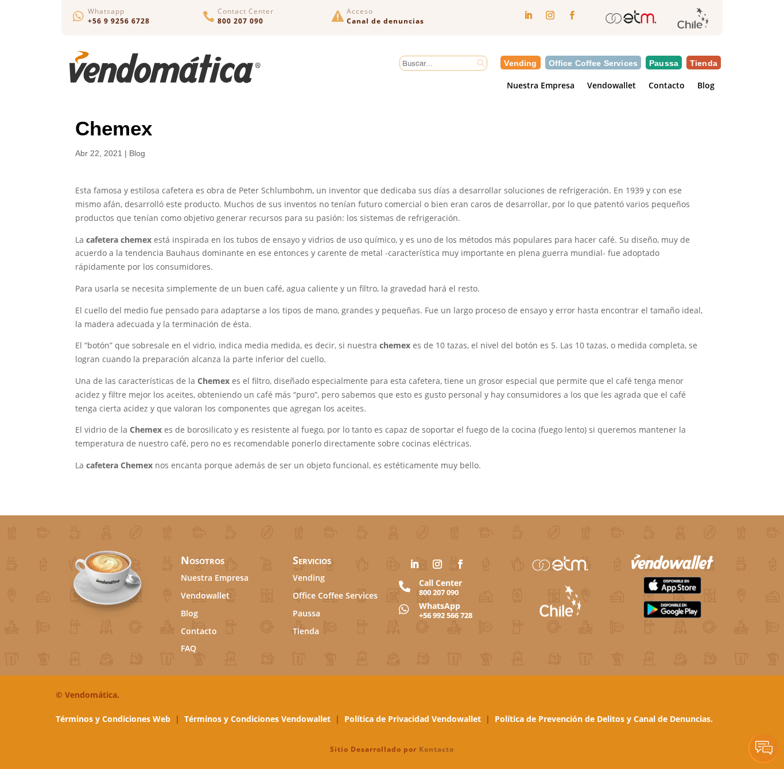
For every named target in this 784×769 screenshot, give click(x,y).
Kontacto (436, 749)
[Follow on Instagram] (549, 15)
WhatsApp (439, 605)
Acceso (360, 11)
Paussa (663, 62)
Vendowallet (611, 86)
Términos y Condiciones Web (113, 718)
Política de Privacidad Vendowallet (412, 718)
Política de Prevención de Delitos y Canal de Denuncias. (604, 718)
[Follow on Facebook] (571, 15)
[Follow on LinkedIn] (528, 15)
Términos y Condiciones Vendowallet (257, 718)
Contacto (667, 86)
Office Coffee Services (593, 62)
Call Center (440, 582)
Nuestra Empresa (541, 86)
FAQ (188, 648)
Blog (706, 86)
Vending (520, 62)
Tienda (703, 62)
